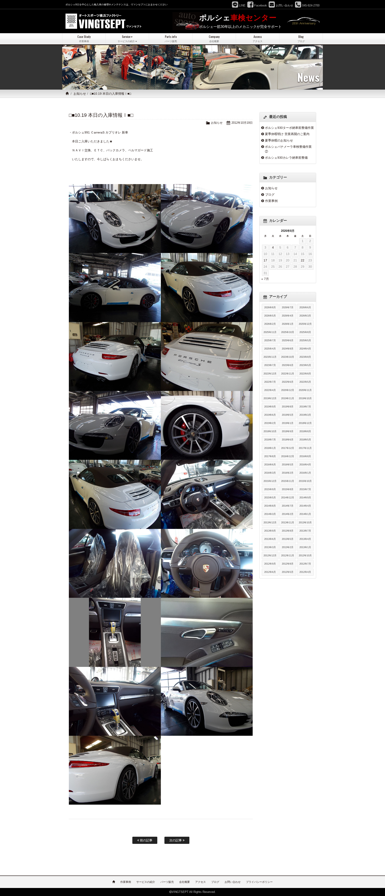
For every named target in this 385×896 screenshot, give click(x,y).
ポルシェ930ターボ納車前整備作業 (289, 127)
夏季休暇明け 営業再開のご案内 (287, 134)
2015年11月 (287, 481)
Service (126, 38)
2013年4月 (305, 539)
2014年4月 (305, 505)
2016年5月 (287, 464)
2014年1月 (305, 514)
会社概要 (184, 882)
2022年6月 (287, 381)
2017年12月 (287, 448)
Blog (301, 38)
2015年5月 (270, 497)
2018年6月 (287, 439)
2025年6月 (287, 340)
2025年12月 (305, 324)
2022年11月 (287, 373)
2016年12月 (287, 456)
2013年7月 (305, 530)
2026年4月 (287, 315)
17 (265, 260)
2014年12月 (287, 497)
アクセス (200, 882)
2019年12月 (270, 398)
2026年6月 (305, 307)
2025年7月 (270, 340)
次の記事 (176, 840)
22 (302, 260)
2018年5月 (305, 439)
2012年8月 (287, 563)
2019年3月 (305, 414)
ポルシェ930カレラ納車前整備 (286, 157)
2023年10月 (287, 357)
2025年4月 (270, 348)
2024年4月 (305, 348)
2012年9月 (270, 563)
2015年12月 (270, 481)
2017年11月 (305, 448)
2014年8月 (270, 505)
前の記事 (145, 840)
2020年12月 (287, 390)
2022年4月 (270, 390)
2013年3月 (270, 547)
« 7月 (265, 279)
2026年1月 (287, 324)
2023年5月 (305, 365)
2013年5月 (287, 539)
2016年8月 (305, 456)
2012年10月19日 (242, 122)
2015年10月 (305, 481)
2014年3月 (270, 514)
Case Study (83, 38)
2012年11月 (287, 555)
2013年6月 (270, 539)
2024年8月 (287, 348)
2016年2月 (287, 472)
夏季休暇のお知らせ (279, 140)
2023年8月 (305, 357)
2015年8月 (287, 489)
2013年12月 (270, 522)
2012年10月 (305, 555)
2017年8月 (270, 456)
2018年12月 (305, 423)
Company (214, 38)
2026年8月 (270, 307)
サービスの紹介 (145, 882)
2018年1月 (270, 448)
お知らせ (80, 93)
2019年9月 (270, 406)
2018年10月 (270, 431)
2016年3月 (270, 472)
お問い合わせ (233, 882)
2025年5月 (305, 340)
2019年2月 (270, 423)
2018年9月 (287, 431)
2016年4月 (305, 464)
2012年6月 (270, 572)
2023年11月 (270, 357)
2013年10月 (305, 522)
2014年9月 (305, 497)
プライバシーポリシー (259, 882)
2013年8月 (287, 530)
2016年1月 (305, 472)
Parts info (171, 38)
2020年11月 (305, 390)
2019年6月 (270, 414)
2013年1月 (305, 547)
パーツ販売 (167, 882)
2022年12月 (270, 373)
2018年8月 (305, 431)
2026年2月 (270, 324)
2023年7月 (270, 365)
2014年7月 (287, 505)
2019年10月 (305, 398)
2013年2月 (287, 547)
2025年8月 (305, 332)
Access (257, 38)
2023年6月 (287, 365)
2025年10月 (287, 332)
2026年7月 (287, 307)
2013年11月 (287, 522)
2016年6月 (270, 464)
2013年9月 (270, 530)
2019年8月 (287, 406)
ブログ (269, 194)
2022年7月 (270, 381)
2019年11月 (287, 398)
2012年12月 (270, 555)
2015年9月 (270, 489)
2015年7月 (305, 489)
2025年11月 (270, 332)
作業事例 (271, 201)
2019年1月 (287, 423)
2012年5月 (287, 572)
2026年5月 (270, 315)
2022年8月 (305, 373)
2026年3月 (305, 315)
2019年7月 (305, 406)
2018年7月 (270, 439)
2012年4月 (305, 572)
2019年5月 (287, 414)
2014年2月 (287, 514)
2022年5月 (305, 381)
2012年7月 (305, 563)
